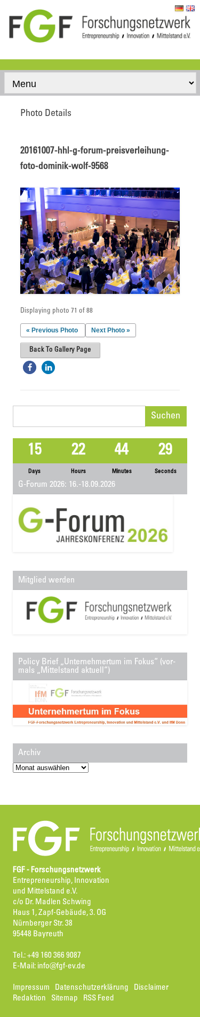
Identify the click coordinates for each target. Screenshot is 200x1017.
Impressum (31, 988)
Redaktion (29, 999)
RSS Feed (98, 999)
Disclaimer (151, 988)
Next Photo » (110, 330)
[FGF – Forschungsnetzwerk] (100, 41)
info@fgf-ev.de (61, 966)
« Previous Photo (52, 330)
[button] (29, 367)
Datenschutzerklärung (92, 988)
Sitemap (64, 999)
